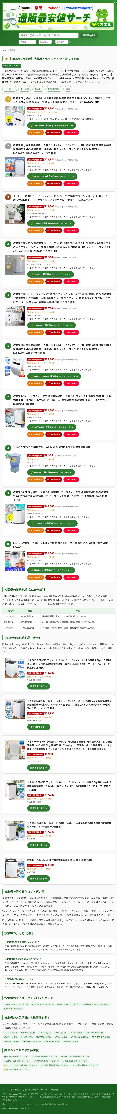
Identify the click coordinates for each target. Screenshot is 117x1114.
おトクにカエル (18, 1104)
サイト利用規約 (52, 1089)
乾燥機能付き (54, 89)
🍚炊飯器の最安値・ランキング (74, 1061)
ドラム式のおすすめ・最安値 (42, 1004)
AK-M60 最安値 (27, 1037)
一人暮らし (10, 89)
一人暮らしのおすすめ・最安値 (16, 1004)
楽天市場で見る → (38, 686)
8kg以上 (38, 89)
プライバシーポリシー (33, 1089)
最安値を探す (89, 35)
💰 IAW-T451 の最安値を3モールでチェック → (51, 427)
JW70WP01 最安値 (28, 1032)
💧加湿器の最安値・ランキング (85, 1065)
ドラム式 (25, 89)
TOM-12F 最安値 (75, 1032)
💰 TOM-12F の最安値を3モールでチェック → (51, 325)
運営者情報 (16, 1089)
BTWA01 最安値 (61, 1037)
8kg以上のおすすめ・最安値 (68, 1004)
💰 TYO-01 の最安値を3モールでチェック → (50, 274)
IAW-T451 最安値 (10, 1037)
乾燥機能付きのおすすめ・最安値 (95, 1004)
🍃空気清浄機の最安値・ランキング (55, 1065)
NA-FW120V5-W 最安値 (32, 1041)
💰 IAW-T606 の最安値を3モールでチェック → (51, 125)
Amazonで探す (35, 132)
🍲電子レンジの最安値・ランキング (75, 1056)
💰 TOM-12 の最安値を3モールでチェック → (50, 223)
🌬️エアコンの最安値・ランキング (17, 1061)
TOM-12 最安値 (45, 1032)
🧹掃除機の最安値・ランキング (46, 1061)
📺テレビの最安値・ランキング (16, 1056)
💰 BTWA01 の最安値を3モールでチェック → (51, 570)
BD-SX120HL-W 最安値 (101, 1037)
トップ (5, 50)
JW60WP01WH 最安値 (94, 1032)
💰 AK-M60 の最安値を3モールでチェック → (51, 472)
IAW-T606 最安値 (10, 1032)
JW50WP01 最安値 (71, 1041)
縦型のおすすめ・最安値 (13, 1008)
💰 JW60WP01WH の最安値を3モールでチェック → (54, 376)
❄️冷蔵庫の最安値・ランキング (44, 1056)
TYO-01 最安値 (60, 1032)
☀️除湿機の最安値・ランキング (16, 1069)
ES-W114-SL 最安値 (11, 1041)
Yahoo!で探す (71, 132)
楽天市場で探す (53, 132)
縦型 (68, 89)
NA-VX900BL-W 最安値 (79, 1037)
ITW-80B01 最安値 (43, 1037)
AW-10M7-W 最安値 (52, 1041)
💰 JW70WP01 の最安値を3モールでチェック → (52, 176)
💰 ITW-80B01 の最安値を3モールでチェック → (52, 523)
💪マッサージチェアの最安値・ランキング (20, 1065)
